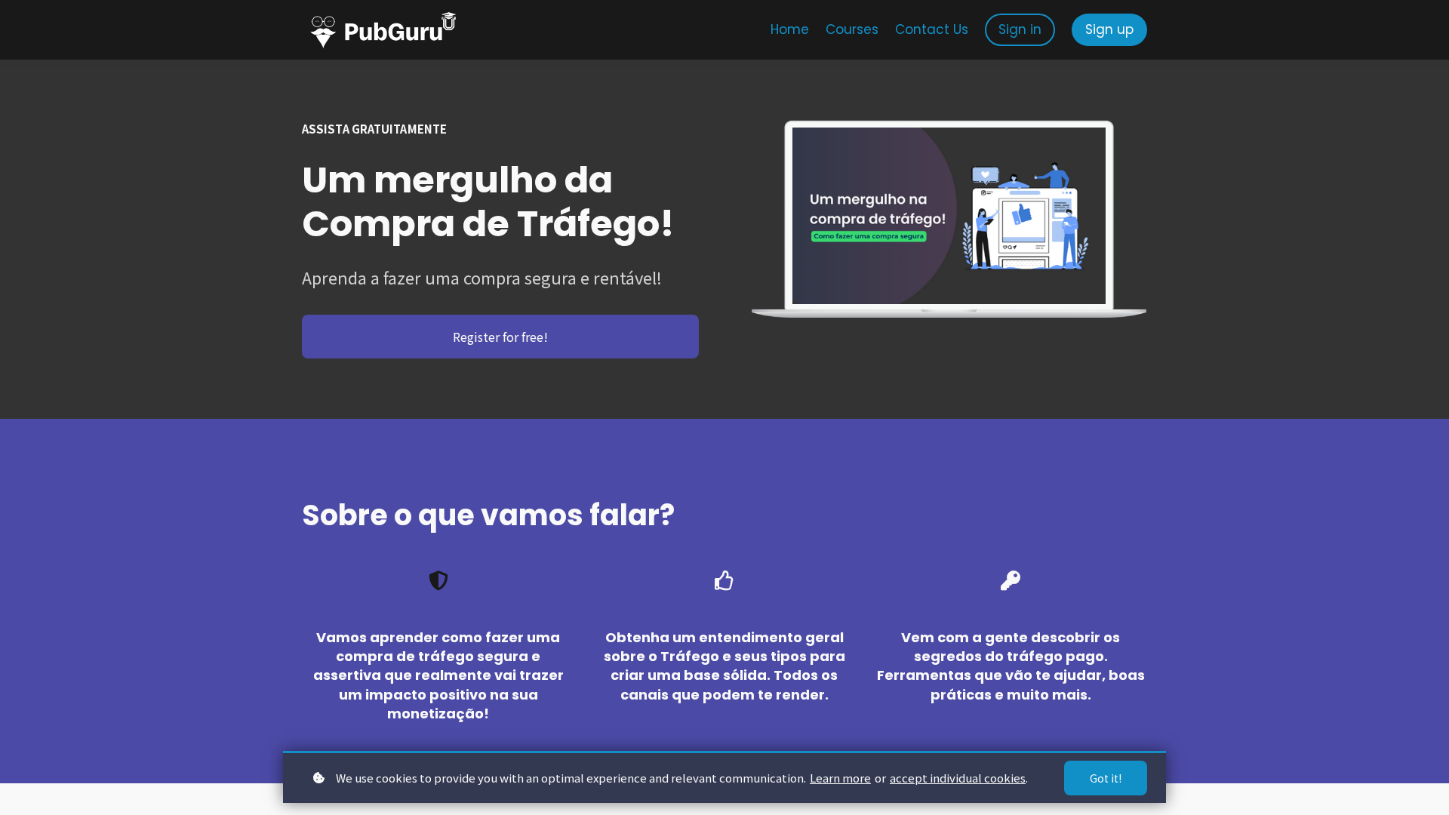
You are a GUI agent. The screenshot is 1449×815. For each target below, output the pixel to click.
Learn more (840, 778)
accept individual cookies (958, 778)
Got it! (1105, 778)
